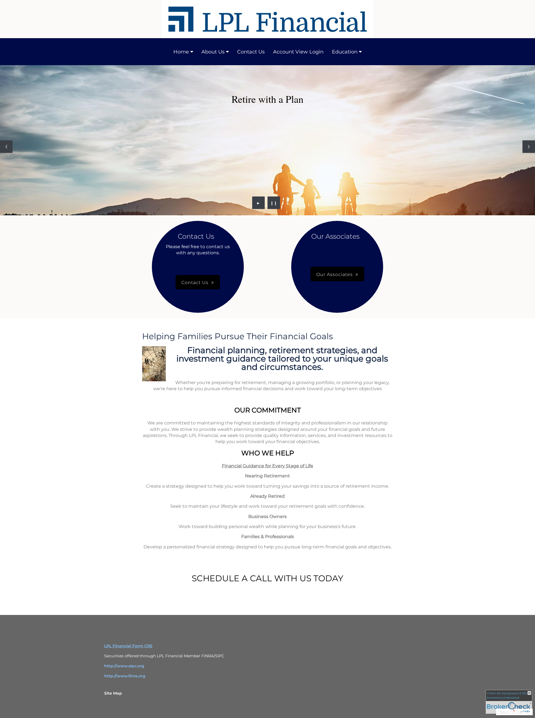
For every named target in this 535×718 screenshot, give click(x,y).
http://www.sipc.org (124, 665)
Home (181, 52)
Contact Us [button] (194, 282)
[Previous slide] (6, 146)
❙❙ (274, 202)
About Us (213, 52)
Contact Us (251, 52)
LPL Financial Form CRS (128, 645)
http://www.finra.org (124, 675)
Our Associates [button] (334, 274)
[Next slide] (528, 146)
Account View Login (298, 52)
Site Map (113, 693)
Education (345, 52)
